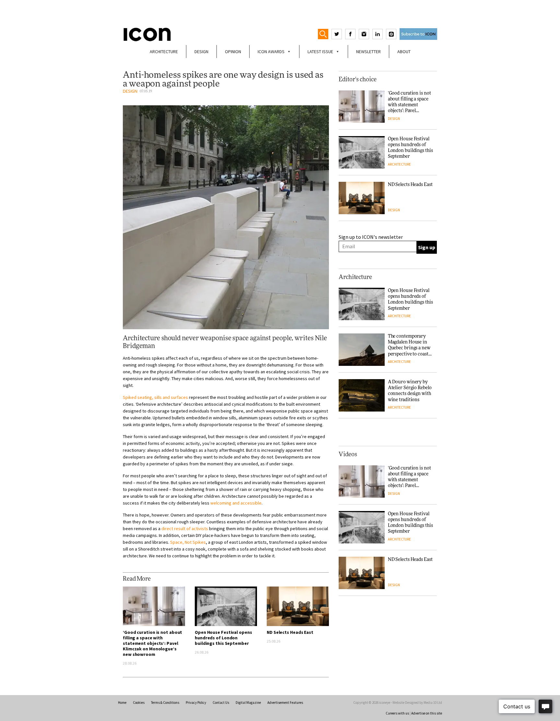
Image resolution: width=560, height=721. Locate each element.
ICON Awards (271, 51)
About (404, 51)
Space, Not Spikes (188, 542)
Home (122, 702)
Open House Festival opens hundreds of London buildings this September (223, 637)
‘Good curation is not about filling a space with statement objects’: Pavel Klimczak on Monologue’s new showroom (152, 643)
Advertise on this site (426, 713)
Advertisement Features (285, 702)
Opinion (233, 51)
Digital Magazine (248, 702)
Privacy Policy (196, 702)
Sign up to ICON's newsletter (371, 237)
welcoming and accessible (236, 503)
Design (201, 51)
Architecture (164, 51)
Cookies (139, 702)
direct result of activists (184, 528)
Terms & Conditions (165, 702)
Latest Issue (320, 51)
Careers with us (397, 713)
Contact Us (221, 702)
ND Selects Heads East (290, 632)
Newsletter (368, 51)
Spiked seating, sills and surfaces (155, 397)
